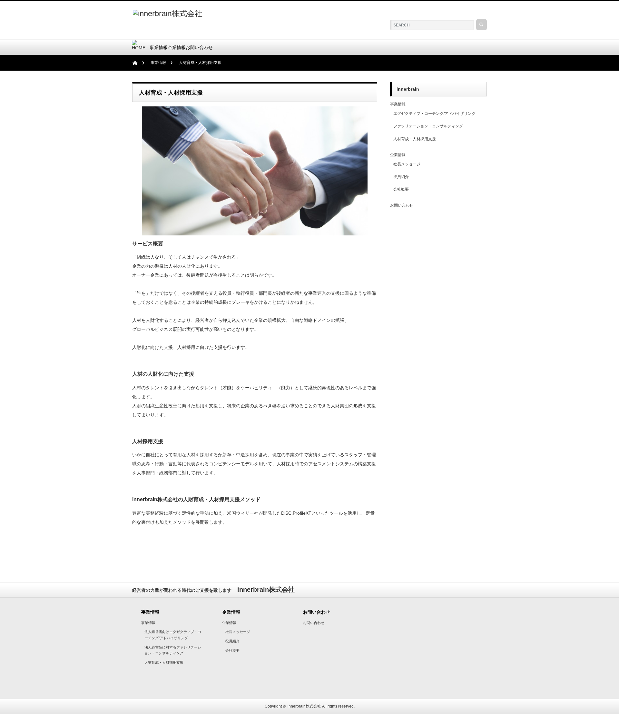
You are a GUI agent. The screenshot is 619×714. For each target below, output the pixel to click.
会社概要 (401, 189)
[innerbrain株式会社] (167, 13)
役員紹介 (401, 176)
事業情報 (159, 47)
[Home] (138, 63)
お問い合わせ (199, 47)
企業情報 (177, 47)
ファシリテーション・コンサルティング (428, 126)
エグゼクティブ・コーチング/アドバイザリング (434, 113)
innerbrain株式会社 (304, 706)
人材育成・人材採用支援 (414, 139)
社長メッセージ (406, 164)
